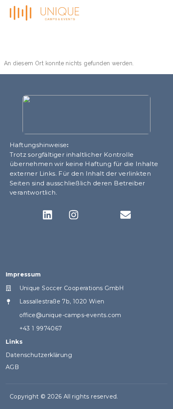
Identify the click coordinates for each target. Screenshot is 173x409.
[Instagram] (73, 214)
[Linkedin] (47, 214)
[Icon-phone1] (99, 214)
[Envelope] (125, 214)
